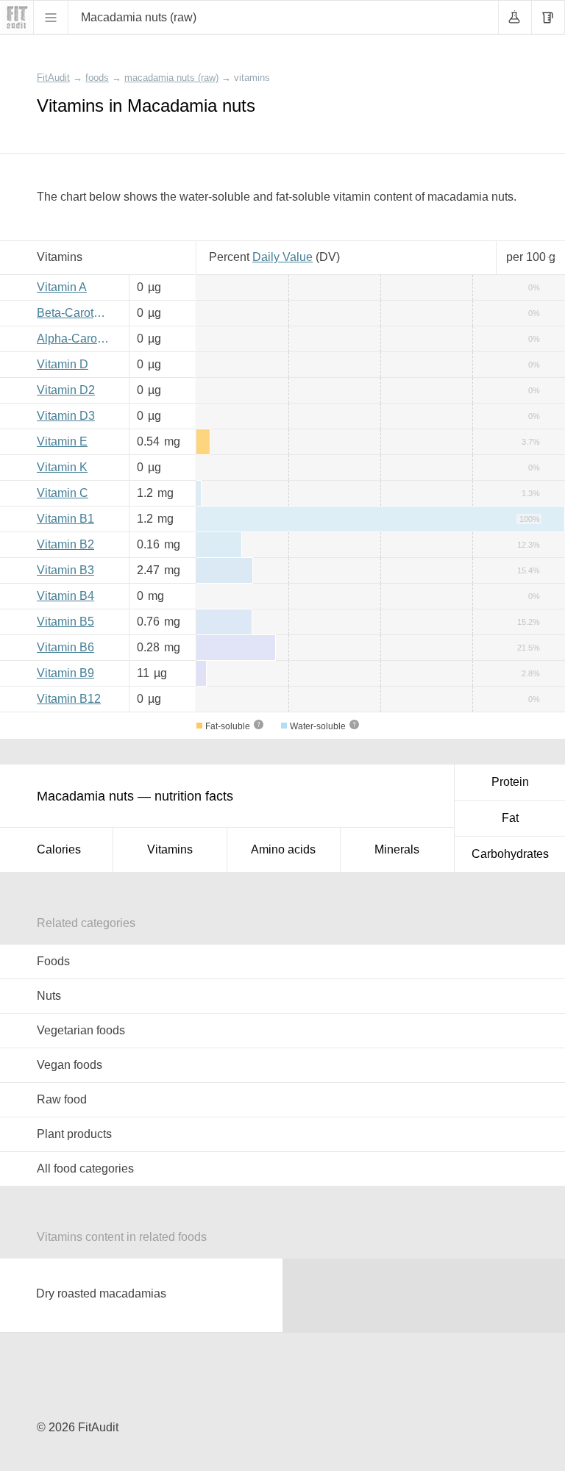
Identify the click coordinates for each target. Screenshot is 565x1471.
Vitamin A (62, 287)
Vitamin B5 (65, 621)
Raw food (62, 1099)
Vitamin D (62, 364)
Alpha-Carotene (77, 338)
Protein (510, 782)
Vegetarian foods (81, 1030)
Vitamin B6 (65, 647)
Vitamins (170, 849)
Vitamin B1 (65, 518)
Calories (59, 849)
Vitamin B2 (65, 544)
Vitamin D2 (66, 390)
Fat (510, 818)
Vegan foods (69, 1065)
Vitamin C (62, 493)
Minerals (396, 849)
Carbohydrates (510, 854)
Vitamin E (62, 441)
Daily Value (282, 257)
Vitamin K (62, 467)
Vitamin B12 (69, 698)
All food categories (85, 1168)
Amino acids (283, 849)
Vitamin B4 (65, 596)
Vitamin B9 (65, 673)
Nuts (49, 995)
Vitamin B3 (65, 570)
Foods (53, 961)
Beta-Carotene (75, 313)
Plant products (74, 1134)
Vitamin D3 (66, 415)
